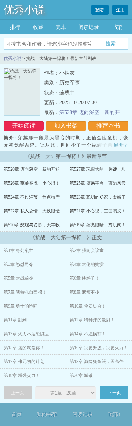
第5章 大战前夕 (18, 278)
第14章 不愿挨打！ (88, 333)
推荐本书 (108, 125)
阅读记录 (88, 27)
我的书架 (47, 414)
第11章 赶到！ (17, 320)
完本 (61, 27)
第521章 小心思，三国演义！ (98, 211)
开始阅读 (24, 125)
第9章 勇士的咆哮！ (23, 306)
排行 (15, 27)
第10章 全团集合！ (88, 306)
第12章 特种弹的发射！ (92, 320)
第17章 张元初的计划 (24, 361)
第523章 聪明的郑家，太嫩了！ (100, 197)
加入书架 (66, 125)
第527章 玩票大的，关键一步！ (100, 169)
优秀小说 (24, 9)
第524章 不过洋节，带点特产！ (34, 197)
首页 (16, 414)
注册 (120, 9)
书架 (117, 27)
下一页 (114, 392)
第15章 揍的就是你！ (24, 347)
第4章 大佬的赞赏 (87, 264)
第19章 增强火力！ (22, 375)
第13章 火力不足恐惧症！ (28, 333)
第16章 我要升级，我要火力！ (99, 347)
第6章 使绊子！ (84, 278)
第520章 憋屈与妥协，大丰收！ (34, 224)
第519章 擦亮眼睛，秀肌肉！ (98, 224)
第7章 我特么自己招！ (25, 292)
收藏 (38, 27)
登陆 (100, 9)
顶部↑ (114, 414)
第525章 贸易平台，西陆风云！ (100, 183)
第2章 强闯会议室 (87, 250)
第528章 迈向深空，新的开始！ (34, 169)
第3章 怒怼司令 (18, 264)
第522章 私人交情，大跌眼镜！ (34, 211)
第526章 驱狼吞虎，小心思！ (32, 183)
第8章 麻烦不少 (84, 292)
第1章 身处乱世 (18, 250)
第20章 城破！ (83, 375)
